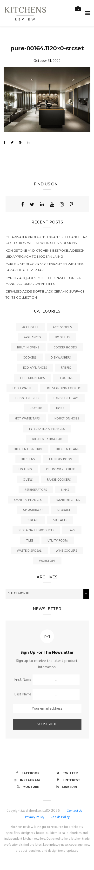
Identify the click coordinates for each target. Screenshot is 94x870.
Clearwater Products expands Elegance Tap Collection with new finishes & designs (46, 240)
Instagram (30, 780)
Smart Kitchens (68, 500)
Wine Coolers (66, 550)
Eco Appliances (35, 367)
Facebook (30, 773)
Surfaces (60, 520)
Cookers (30, 357)
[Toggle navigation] (86, 13)
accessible (30, 327)
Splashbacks (33, 510)
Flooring (66, 378)
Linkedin (69, 787)
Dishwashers (61, 357)
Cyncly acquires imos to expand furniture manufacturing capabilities (44, 281)
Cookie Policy (60, 817)
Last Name (22, 694)
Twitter (70, 773)
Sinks (65, 489)
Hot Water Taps (27, 418)
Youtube (31, 787)
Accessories (62, 327)
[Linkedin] (42, 204)
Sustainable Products (36, 530)
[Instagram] (62, 204)
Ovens (28, 479)
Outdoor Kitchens (61, 469)
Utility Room (57, 540)
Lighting (25, 469)
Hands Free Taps (66, 398)
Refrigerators (36, 489)
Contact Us (74, 810)
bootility (62, 337)
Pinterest (71, 780)
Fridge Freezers (27, 398)
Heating (36, 408)
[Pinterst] (71, 204)
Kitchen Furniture (28, 449)
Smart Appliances (28, 500)
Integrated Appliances (47, 429)
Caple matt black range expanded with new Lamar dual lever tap (45, 267)
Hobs (60, 408)
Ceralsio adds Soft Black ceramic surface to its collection (45, 294)
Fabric (66, 367)
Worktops (47, 560)
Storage (64, 510)
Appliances (32, 337)
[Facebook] (22, 204)
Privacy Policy (35, 817)
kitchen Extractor (47, 439)
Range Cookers (59, 479)
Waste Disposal (29, 550)
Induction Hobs (66, 418)
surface (33, 520)
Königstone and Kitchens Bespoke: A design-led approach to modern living (46, 253)
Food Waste (22, 388)
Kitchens (28, 459)
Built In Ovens (28, 347)
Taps (71, 530)
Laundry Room (61, 459)
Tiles (30, 540)
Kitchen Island (68, 449)
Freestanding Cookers (64, 388)
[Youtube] (52, 204)
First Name (23, 680)
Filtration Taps (32, 378)
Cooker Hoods (65, 347)
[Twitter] (32, 204)
